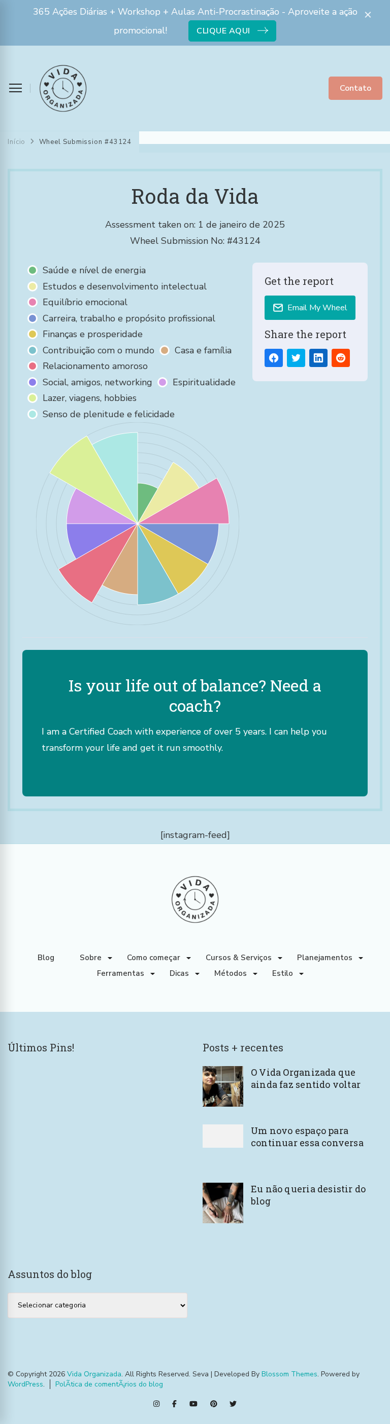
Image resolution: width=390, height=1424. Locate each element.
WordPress (25, 1384)
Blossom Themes (289, 1374)
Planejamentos (324, 958)
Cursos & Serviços (239, 958)
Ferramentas (120, 973)
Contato (355, 88)
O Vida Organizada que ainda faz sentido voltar (306, 1078)
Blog (46, 958)
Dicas (179, 973)
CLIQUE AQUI (223, 30)
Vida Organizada (94, 1374)
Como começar (153, 958)
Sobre (91, 958)
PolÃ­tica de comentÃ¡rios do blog (109, 1384)
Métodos (230, 973)
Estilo (282, 973)
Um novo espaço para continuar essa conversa (307, 1136)
